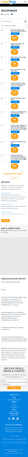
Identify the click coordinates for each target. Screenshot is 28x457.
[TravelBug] (8, 1)
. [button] (15, 33)
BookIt (21, 453)
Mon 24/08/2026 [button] (6, 21)
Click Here (14, 178)
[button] (5, 32)
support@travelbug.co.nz (14, 399)
